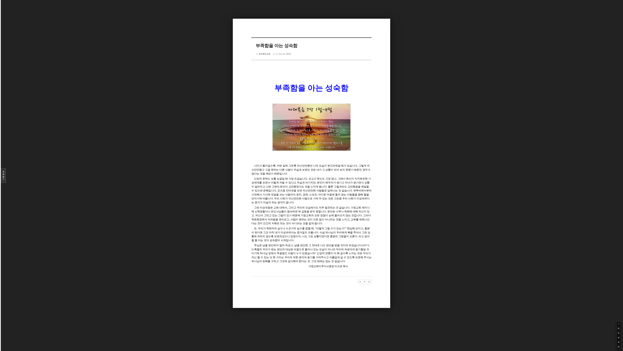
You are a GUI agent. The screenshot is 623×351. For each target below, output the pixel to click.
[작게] (618, 333)
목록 (3, 175)
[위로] (618, 337)
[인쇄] (618, 346)
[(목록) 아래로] (618, 342)
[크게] (618, 328)
